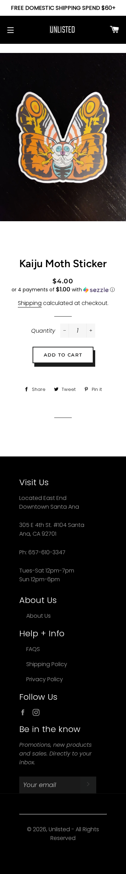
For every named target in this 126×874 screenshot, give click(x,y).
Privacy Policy (44, 679)
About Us (38, 616)
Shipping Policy (46, 664)
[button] (62, 289)
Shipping (30, 303)
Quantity (43, 331)
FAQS (33, 649)
